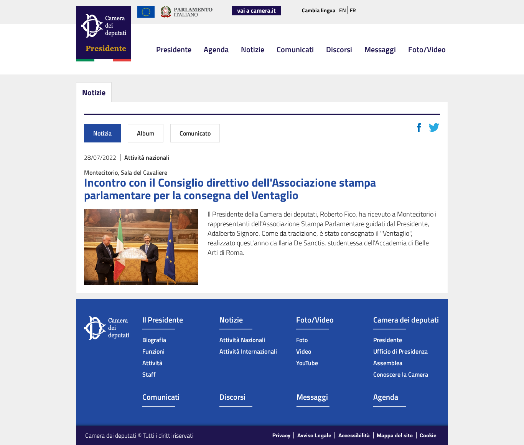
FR (353, 10)
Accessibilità (354, 435)
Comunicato (195, 133)
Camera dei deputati (406, 320)
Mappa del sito (395, 435)
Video (303, 351)
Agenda (216, 49)
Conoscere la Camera (400, 374)
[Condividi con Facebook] (419, 127)
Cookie (428, 435)
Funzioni (153, 351)
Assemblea (387, 362)
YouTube (307, 362)
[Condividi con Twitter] (434, 127)
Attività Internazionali (248, 351)
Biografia (154, 339)
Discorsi (339, 49)
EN (342, 10)
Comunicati (295, 49)
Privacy (281, 435)
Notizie (252, 49)
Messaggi (380, 49)
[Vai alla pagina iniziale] (103, 60)
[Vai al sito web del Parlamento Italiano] (187, 16)
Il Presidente (162, 320)
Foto (302, 339)
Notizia (102, 133)
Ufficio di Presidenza (400, 351)
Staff (149, 374)
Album (145, 133)
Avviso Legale (314, 435)
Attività (152, 362)
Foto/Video (427, 49)
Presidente (173, 49)
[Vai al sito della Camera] (256, 14)
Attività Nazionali (242, 339)
